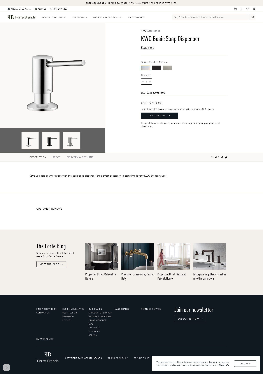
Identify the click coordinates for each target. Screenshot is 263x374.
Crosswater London (100, 313)
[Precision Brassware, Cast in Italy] (137, 256)
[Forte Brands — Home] (21, 17)
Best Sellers (69, 313)
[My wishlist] (247, 9)
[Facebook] (222, 157)
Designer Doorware (100, 317)
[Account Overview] (241, 9)
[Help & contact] (235, 9)
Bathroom (68, 317)
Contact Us (43, 313)
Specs (56, 157)
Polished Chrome (145, 68)
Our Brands (79, 17)
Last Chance (136, 17)
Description (38, 157)
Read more (147, 47)
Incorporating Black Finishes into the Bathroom (209, 276)
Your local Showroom (107, 17)
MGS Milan (94, 332)
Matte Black (156, 68)
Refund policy (44, 339)
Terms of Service (151, 309)
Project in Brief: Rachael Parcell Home (171, 276)
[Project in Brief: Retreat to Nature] (101, 256)
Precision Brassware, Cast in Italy (137, 276)
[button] (254, 9)
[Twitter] (226, 157)
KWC (90, 324)
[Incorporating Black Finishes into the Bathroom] (209, 256)
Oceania (93, 335)
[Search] (175, 17)
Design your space (54, 17)
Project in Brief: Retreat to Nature (100, 276)
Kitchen (67, 320)
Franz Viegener (97, 320)
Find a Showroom (46, 309)
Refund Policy (142, 358)
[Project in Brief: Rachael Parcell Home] (173, 256)
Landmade (94, 328)
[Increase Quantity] (150, 82)
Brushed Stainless (167, 68)
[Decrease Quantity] (143, 82)
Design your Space (73, 309)
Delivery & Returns (80, 157)
